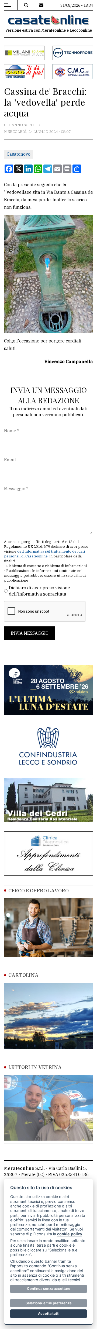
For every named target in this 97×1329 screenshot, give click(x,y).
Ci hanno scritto (22, 124)
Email (10, 459)
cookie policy (69, 1234)
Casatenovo (18, 154)
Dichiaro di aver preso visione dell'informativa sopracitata (39, 590)
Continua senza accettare (48, 1288)
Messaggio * (16, 488)
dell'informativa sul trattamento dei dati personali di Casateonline (44, 553)
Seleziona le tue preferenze (49, 1303)
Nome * (11, 430)
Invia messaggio (29, 633)
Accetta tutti (48, 1313)
